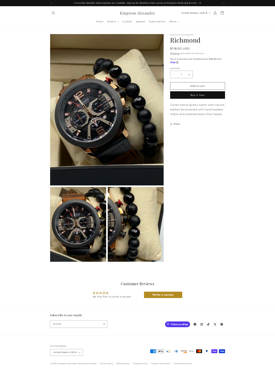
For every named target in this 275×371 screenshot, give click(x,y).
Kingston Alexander (67, 364)
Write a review (162, 294)
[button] (53, 12)
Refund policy (123, 363)
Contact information (161, 363)
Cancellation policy (183, 363)
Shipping (175, 53)
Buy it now (197, 95)
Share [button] (176, 123)
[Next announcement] (223, 3)
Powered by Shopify (87, 364)
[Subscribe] (103, 324)
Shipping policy (140, 363)
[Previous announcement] (51, 3)
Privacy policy (106, 363)
